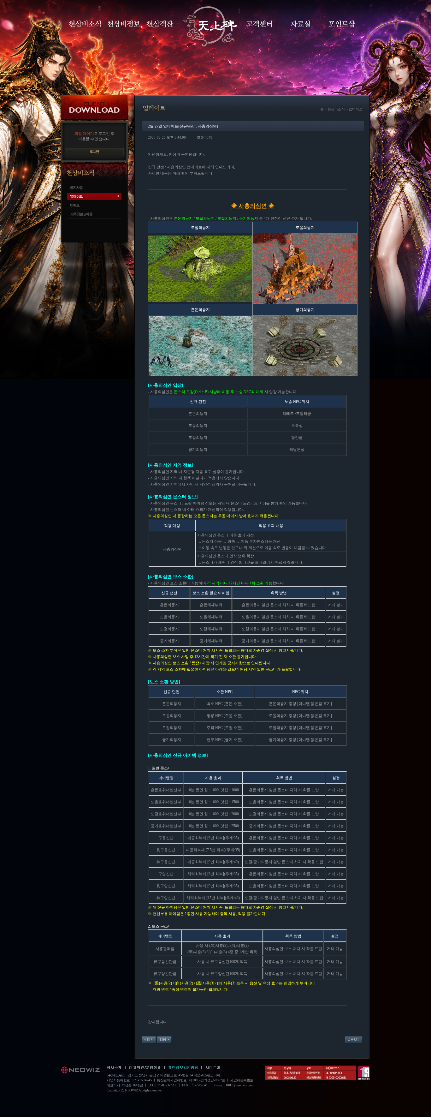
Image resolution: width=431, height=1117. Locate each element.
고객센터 (259, 24)
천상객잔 (160, 24)
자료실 (300, 24)
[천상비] (209, 26)
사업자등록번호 (241, 1080)
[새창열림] (114, 1068)
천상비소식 (85, 24)
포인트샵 (341, 24)
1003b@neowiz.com (239, 1085)
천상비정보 (123, 24)
